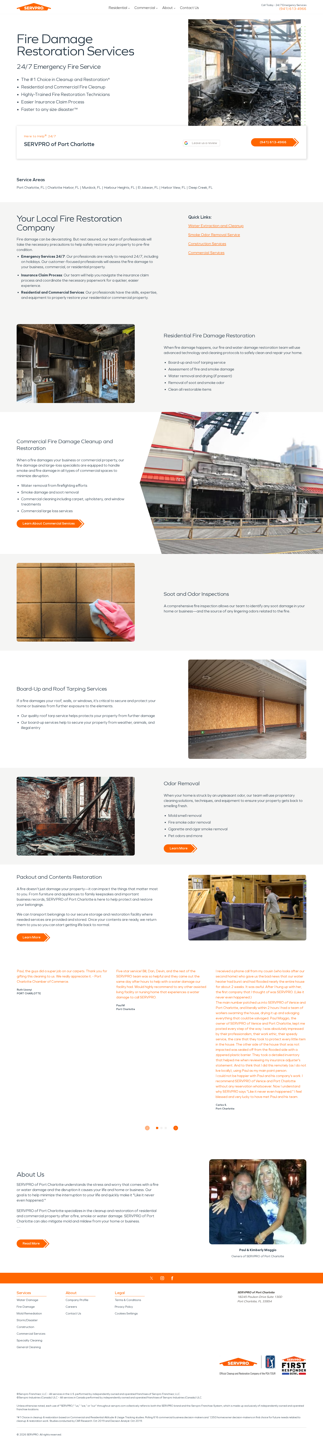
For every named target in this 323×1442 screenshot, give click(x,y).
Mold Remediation (29, 1313)
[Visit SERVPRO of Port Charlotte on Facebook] (172, 1278)
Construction (25, 1327)
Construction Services (207, 243)
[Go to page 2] (161, 1128)
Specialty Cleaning (29, 1340)
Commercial (144, 8)
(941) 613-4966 (292, 9)
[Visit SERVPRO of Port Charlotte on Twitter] (151, 1278)
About (167, 8)
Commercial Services (206, 252)
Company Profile (77, 1300)
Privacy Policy (124, 1306)
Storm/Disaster (27, 1320)
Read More (31, 1243)
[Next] (176, 1128)
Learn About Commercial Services (49, 523)
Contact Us (189, 7)
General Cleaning (29, 1347)
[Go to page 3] (166, 1128)
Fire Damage (26, 1306)
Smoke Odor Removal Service (214, 234)
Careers (71, 1306)
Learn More (178, 848)
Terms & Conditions (128, 1300)
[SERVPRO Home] (34, 6)
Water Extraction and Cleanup (216, 225)
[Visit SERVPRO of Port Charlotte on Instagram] (162, 1278)
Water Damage (27, 1300)
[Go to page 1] (157, 1128)
